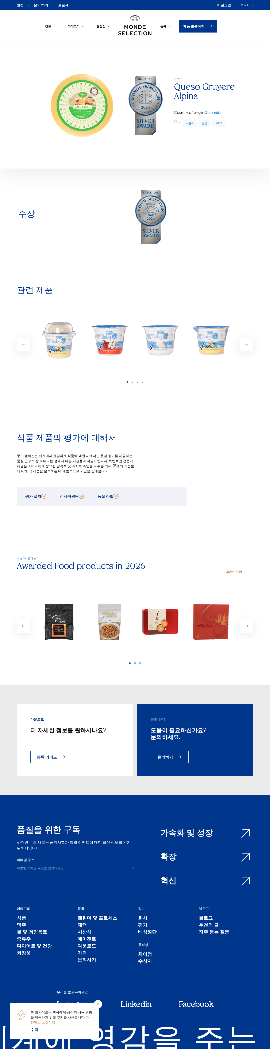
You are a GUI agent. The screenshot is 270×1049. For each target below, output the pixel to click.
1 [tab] (127, 382)
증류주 (24, 939)
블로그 (204, 908)
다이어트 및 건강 (34, 946)
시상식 (85, 932)
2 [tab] (132, 382)
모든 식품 (234, 571)
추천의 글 (209, 925)
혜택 (82, 925)
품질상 (101, 26)
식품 (21, 918)
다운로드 (87, 946)
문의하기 (165, 756)
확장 (169, 857)
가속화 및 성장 (187, 833)
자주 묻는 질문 (214, 932)
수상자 (145, 961)
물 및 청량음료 (32, 932)
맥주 (21, 925)
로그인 (226, 5)
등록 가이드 (47, 756)
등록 (163, 26)
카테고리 (74, 26)
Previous (23, 344)
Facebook (196, 1005)
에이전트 (87, 939)
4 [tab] (142, 382)
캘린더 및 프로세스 (97, 918)
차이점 (145, 954)
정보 (48, 26)
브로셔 (63, 5)
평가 (142, 925)
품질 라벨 (105, 496)
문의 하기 (41, 5)
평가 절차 (33, 496)
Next (246, 344)
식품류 (190, 123)
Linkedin (136, 1005)
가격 (82, 953)
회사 (142, 918)
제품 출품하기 (193, 26)
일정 (20, 5)
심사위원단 (69, 496)
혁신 (169, 881)
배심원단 (147, 932)
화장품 (24, 953)
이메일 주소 (26, 860)
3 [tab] (137, 382)
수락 (34, 1029)
